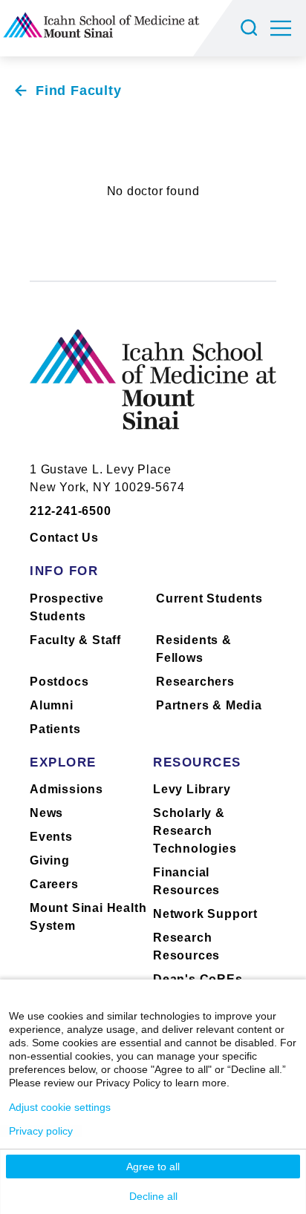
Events (51, 836)
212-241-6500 (70, 511)
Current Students (209, 598)
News (46, 813)
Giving (50, 860)
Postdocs (59, 681)
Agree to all (153, 1166)
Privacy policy (41, 1131)
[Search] (251, 28)
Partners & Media (209, 705)
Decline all (153, 1196)
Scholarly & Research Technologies (195, 831)
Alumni (52, 705)
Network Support (205, 914)
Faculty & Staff (75, 640)
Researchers (195, 681)
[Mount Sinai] (153, 390)
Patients (55, 729)
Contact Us (64, 537)
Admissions (66, 789)
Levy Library (192, 789)
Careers (54, 884)
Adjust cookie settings (60, 1107)
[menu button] (288, 28)
